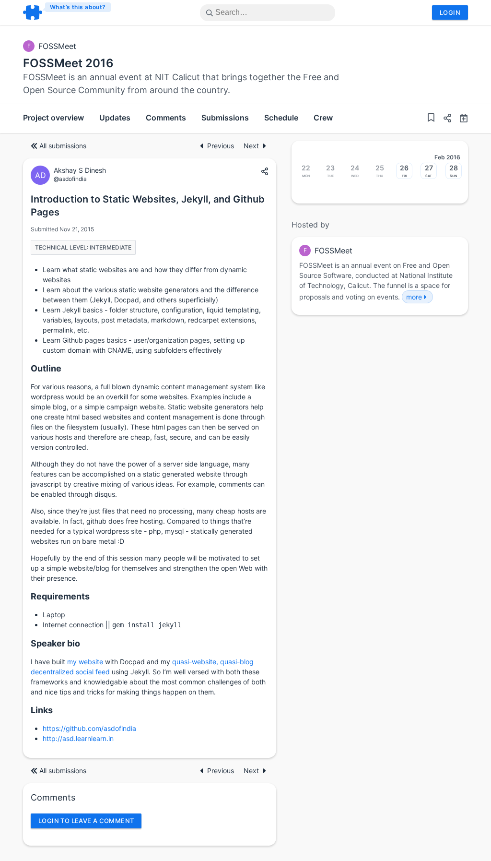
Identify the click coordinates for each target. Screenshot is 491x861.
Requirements (60, 596)
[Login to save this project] (431, 119)
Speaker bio (55, 643)
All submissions (62, 146)
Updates (114, 117)
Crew (323, 117)
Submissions (225, 117)
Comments (166, 117)
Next (251, 146)
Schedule (281, 117)
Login (450, 12)
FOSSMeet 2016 (68, 63)
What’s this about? (78, 7)
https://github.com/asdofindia (89, 728)
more (414, 297)
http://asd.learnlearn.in (78, 738)
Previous (221, 146)
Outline (46, 368)
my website (85, 662)
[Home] (67, 12)
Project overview (53, 117)
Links (42, 710)
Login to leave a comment (86, 821)
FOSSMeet (57, 46)
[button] (443, 119)
